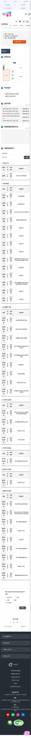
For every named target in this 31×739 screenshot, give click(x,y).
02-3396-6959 (11, 413)
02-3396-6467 (11, 374)
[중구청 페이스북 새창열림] (23, 714)
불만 (15, 600)
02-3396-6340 (11, 220)
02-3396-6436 (11, 575)
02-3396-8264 (11, 176)
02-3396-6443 (11, 566)
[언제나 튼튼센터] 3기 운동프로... (11, 113)
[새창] (27, 128)
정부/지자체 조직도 (15, 686)
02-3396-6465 (11, 347)
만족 (18, 597)
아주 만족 (9, 597)
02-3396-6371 (11, 196)
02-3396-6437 (11, 513)
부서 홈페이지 (7, 636)
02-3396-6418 (11, 244)
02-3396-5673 (11, 299)
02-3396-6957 (11, 440)
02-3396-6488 (11, 522)
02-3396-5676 (11, 383)
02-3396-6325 (11, 212)
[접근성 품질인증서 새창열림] (19, 722)
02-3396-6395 (11, 260)
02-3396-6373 (11, 392)
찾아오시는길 (15, 680)
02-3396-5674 (11, 204)
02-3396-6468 (11, 365)
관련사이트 (6, 656)
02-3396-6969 (11, 504)
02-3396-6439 (11, 549)
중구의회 (26, 1)
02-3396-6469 (11, 329)
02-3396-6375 (11, 236)
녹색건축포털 (7, 626)
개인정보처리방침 (15, 670)
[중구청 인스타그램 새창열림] (18, 714)
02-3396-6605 (11, 431)
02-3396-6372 (11, 338)
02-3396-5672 (11, 283)
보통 (8, 600)
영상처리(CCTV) (15, 677)
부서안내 (4, 51)
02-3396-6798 (11, 540)
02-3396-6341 (11, 268)
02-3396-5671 (11, 356)
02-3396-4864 (11, 557)
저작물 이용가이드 (15, 673)
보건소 (15, 1)
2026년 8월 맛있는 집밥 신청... (11, 121)
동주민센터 (6, 643)
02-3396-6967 (11, 461)
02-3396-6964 (11, 531)
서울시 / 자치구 (7, 649)
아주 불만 (9, 602)
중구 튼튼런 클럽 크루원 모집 (10, 111)
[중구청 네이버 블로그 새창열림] (13, 714)
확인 (23, 608)
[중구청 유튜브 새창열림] (8, 714)
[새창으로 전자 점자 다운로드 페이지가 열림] (23, 21)
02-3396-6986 (11, 483)
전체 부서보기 (18, 42)
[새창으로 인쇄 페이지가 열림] (20, 21)
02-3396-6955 (11, 422)
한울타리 (23, 626)
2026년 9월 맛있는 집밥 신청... (11, 109)
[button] (20, 622)
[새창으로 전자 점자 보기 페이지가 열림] (27, 21)
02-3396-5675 (11, 320)
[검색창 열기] (26, 14)
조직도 (15, 683)
